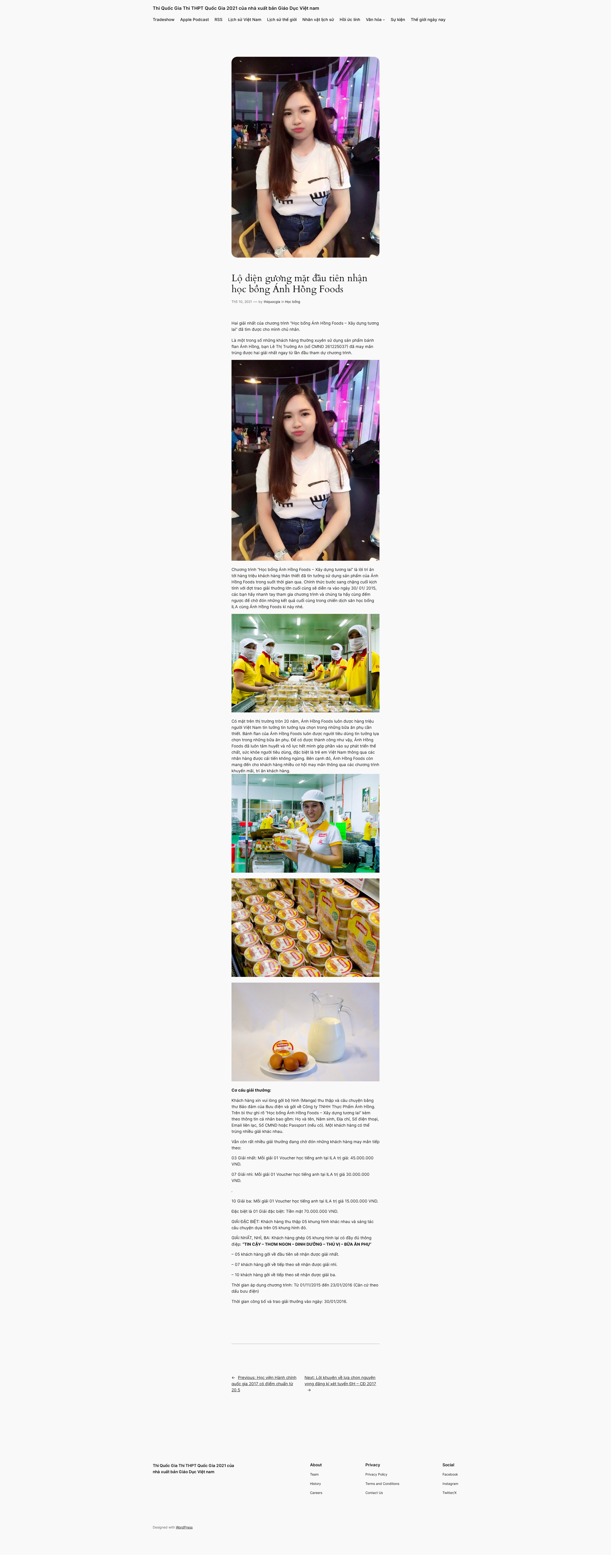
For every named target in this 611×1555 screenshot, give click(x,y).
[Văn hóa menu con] (384, 19)
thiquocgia (272, 302)
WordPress (184, 1527)
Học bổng (292, 302)
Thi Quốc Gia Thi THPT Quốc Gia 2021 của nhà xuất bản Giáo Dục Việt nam (236, 8)
